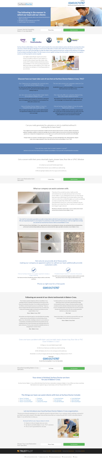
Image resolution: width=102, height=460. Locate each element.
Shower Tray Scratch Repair (26, 401)
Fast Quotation (74, 368)
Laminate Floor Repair (42, 401)
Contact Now (51, 179)
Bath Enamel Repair (76, 401)
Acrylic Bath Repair (76, 398)
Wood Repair (40, 400)
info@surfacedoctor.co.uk (56, 456)
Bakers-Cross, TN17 (44, 456)
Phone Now (51, 30)
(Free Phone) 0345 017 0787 (31, 456)
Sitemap (75, 456)
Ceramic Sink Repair (58, 398)
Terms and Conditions (67, 456)
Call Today (51, 368)
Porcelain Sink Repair (59, 401)
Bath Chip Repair (75, 400)
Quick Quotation (74, 30)
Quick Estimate (74, 179)
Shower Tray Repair (24, 398)
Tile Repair (39, 398)
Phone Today (51, 444)
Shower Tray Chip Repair (25, 400)
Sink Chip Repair (58, 400)
